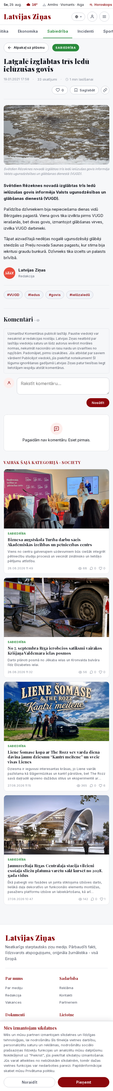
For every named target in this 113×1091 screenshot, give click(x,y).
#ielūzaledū (80, 295)
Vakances (13, 1002)
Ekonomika (28, 31)
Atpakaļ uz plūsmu (29, 47)
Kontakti (65, 995)
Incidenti (86, 31)
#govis (55, 295)
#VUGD (13, 295)
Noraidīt (29, 1082)
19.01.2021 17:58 (16, 79)
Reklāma (66, 988)
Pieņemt (83, 1082)
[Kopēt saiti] (105, 90)
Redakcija (13, 995)
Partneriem (68, 1002)
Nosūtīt (98, 403)
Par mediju (14, 988)
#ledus (34, 295)
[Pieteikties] (92, 17)
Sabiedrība (57, 31)
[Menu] (104, 17)
